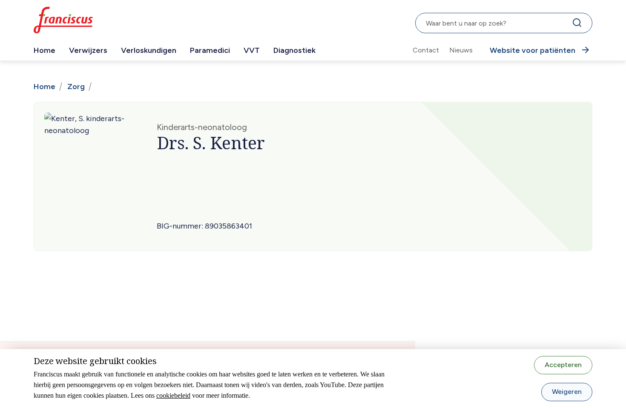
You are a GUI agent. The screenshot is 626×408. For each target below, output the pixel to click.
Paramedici (210, 50)
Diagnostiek (294, 50)
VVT (252, 50)
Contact (426, 50)
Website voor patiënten (532, 50)
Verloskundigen (148, 50)
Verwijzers (88, 50)
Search (579, 25)
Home (44, 50)
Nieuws (461, 50)
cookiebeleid (173, 395)
